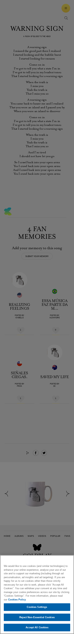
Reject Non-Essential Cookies (37, 617)
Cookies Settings (37, 607)
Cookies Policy (17, 599)
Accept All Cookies (37, 627)
